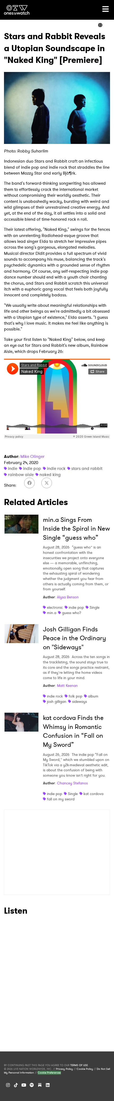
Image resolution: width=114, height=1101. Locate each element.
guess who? (71, 612)
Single (94, 607)
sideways (79, 701)
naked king (50, 474)
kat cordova (93, 793)
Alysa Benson (68, 597)
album (93, 696)
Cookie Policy (85, 1069)
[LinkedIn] (48, 1085)
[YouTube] (24, 1085)
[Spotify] (32, 1085)
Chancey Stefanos (72, 783)
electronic (55, 607)
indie (12, 468)
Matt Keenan (67, 685)
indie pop (32, 468)
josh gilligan (56, 701)
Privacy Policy (64, 1069)
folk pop (75, 696)
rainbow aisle (21, 474)
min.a (51, 612)
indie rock (56, 468)
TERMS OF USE (79, 1065)
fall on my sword (60, 799)
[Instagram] (8, 1085)
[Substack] (40, 1085)
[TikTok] (16, 1085)
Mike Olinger (32, 456)
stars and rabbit (86, 468)
